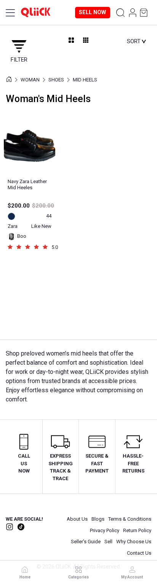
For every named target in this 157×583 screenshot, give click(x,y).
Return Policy (137, 530)
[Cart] (145, 12)
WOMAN (30, 76)
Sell (108, 541)
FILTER (17, 57)
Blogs (97, 519)
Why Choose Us (133, 541)
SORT (134, 41)
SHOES (56, 76)
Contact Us (139, 553)
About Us (77, 519)
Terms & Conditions (129, 519)
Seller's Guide (86, 541)
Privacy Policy (104, 530)
